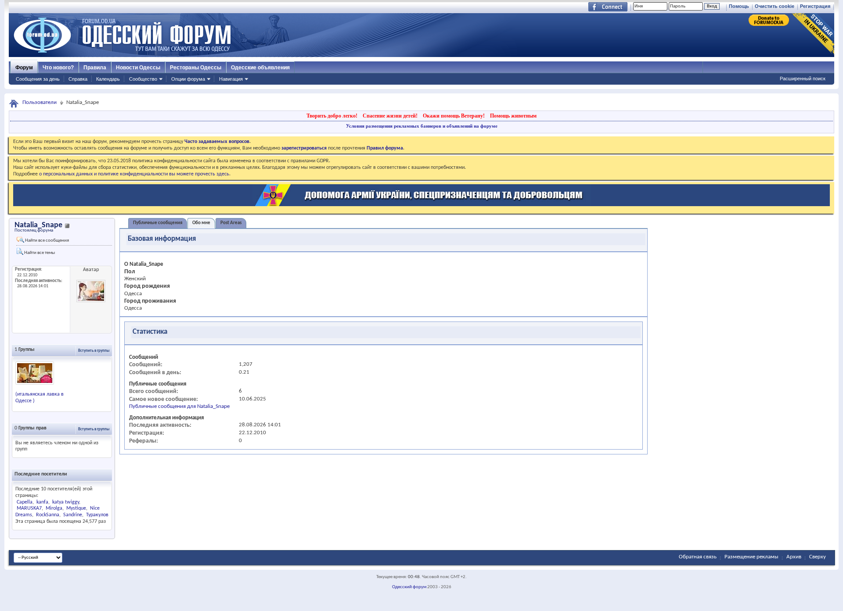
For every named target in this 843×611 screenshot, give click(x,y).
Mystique (76, 508)
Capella (24, 502)
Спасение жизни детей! (390, 116)
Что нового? (58, 67)
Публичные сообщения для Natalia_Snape (179, 406)
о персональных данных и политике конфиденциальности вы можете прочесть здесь (134, 174)
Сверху (817, 557)
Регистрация (815, 6)
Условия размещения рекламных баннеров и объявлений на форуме (421, 126)
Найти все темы (39, 252)
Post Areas (230, 223)
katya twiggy (65, 502)
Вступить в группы (93, 351)
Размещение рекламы (751, 557)
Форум (24, 67)
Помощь (739, 6)
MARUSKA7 (29, 508)
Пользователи (39, 102)
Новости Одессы (138, 67)
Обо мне (201, 223)
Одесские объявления (260, 67)
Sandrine (72, 515)
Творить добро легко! (331, 116)
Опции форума (188, 79)
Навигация (231, 79)
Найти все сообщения (46, 240)
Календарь (108, 79)
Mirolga (54, 508)
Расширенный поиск (802, 78)
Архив (793, 557)
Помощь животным (513, 116)
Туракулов (97, 515)
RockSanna (47, 515)
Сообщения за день (38, 79)
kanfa (42, 502)
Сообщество (143, 79)
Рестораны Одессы (195, 67)
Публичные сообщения (157, 223)
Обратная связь (698, 557)
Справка (77, 79)
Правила (94, 67)
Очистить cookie (774, 6)
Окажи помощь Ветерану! (454, 116)
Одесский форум (409, 587)
